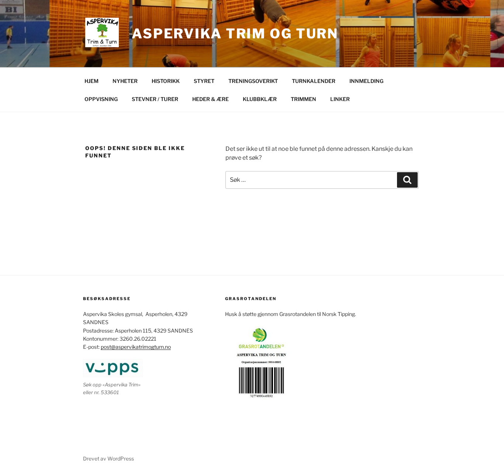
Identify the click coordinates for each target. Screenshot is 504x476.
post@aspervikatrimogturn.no (136, 347)
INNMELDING (366, 81)
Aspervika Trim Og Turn (235, 33)
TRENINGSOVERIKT (253, 81)
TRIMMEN (303, 99)
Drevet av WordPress (108, 458)
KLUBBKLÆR (260, 99)
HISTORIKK (166, 81)
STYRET (204, 81)
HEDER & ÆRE (210, 99)
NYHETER (125, 81)
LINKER (340, 99)
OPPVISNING (101, 99)
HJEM (91, 81)
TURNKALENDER (313, 81)
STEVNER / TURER (155, 99)
